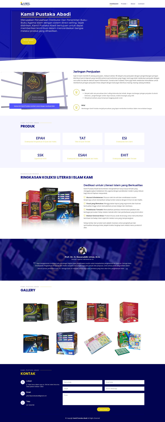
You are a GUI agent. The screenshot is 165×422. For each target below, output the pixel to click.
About (133, 4)
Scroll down (28, 37)
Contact (141, 4)
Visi (83, 90)
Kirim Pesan (103, 409)
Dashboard (114, 4)
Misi (83, 105)
